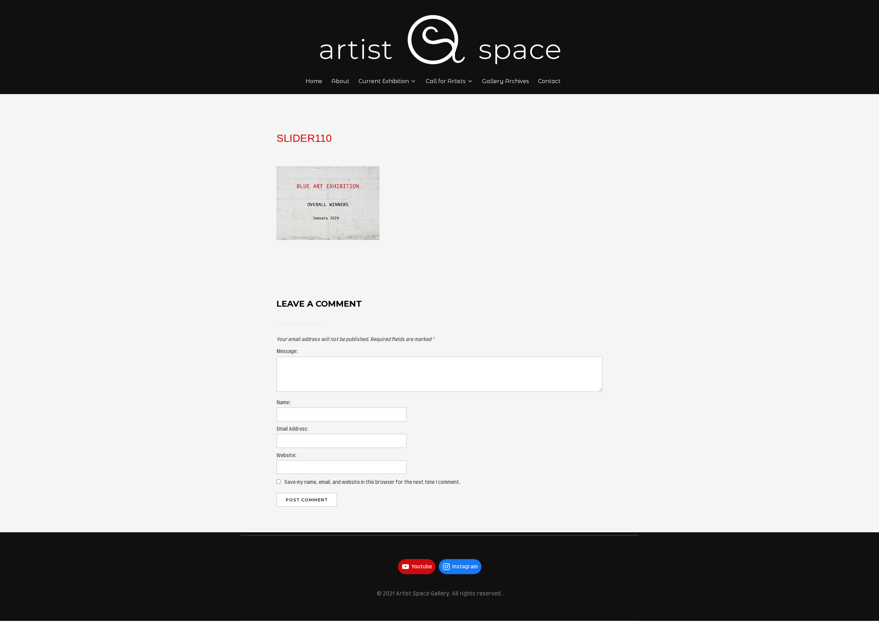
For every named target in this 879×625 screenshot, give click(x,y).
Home (314, 81)
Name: (283, 402)
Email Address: (292, 429)
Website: (286, 455)
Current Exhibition (383, 81)
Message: (287, 351)
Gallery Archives (505, 81)
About (340, 81)
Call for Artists (446, 81)
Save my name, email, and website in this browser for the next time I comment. (372, 482)
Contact (549, 81)
